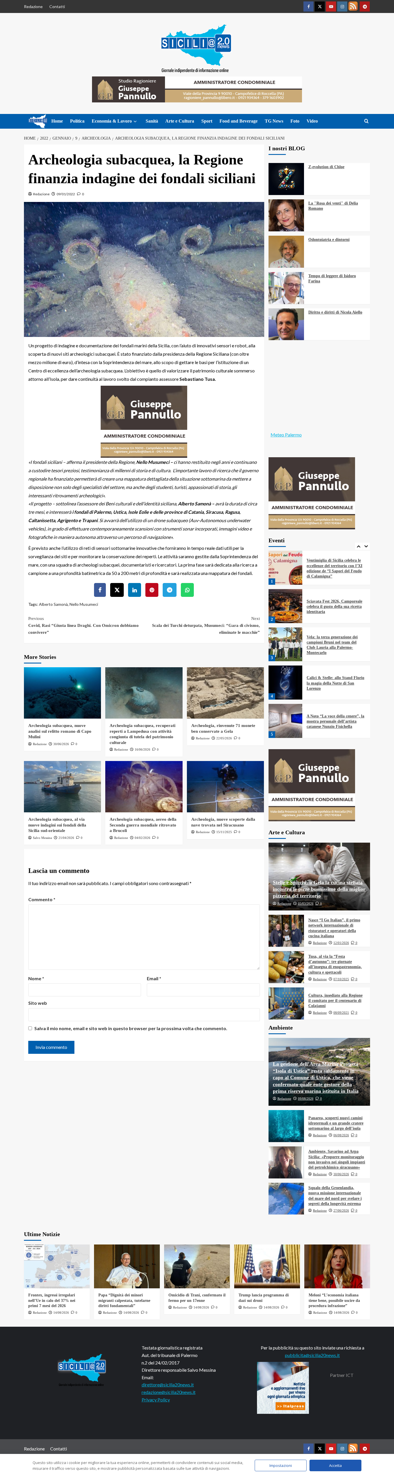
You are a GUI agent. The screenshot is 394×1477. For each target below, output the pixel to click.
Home (57, 121)
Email (154, 978)
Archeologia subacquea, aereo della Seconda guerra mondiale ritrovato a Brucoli (143, 825)
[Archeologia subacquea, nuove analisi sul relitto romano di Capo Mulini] (62, 693)
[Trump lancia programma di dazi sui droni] (267, 1266)
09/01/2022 (66, 194)
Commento (41, 899)
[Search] (366, 121)
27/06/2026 (341, 1210)
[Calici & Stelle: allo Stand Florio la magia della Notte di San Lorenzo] (286, 683)
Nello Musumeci (84, 604)
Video (312, 121)
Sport (206, 121)
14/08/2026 (61, 1312)
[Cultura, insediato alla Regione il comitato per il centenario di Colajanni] (286, 1003)
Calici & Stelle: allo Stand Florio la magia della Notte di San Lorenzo (335, 683)
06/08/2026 (341, 1135)
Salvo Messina (42, 837)
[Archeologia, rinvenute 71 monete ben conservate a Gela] (225, 693)
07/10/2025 (341, 979)
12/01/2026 (341, 942)
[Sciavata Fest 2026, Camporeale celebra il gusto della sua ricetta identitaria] (286, 606)
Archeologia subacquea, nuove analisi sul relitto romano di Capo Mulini (59, 731)
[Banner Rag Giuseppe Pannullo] (144, 421)
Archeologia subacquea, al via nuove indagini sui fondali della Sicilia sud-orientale (57, 825)
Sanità (152, 121)
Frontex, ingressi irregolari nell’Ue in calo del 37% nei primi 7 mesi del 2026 (51, 1300)
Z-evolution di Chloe (326, 167)
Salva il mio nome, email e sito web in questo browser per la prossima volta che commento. (130, 1028)
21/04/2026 (66, 837)
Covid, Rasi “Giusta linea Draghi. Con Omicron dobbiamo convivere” (83, 625)
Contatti (57, 6)
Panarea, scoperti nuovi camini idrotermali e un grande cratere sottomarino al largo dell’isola (335, 1123)
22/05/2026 (224, 738)
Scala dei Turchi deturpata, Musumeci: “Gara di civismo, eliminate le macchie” (206, 625)
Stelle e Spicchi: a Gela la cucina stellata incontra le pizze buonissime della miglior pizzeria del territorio (319, 889)
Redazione (33, 6)
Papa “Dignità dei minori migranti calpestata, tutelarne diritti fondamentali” (124, 1300)
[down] (135, 121)
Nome (36, 978)
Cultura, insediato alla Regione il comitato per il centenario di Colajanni (335, 1000)
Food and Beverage (238, 121)
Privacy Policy (156, 1399)
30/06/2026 (61, 744)
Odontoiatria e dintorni (329, 239)
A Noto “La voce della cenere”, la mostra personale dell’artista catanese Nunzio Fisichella (335, 721)
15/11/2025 (224, 832)
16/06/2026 (142, 749)
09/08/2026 (306, 1098)
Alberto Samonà (53, 604)
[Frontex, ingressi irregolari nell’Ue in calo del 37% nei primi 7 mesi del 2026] (57, 1266)
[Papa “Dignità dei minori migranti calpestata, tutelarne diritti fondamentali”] (127, 1266)
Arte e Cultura (179, 121)
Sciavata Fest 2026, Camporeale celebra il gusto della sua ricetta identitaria (334, 606)
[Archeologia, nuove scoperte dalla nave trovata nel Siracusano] (225, 786)
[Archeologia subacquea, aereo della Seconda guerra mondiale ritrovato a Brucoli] (143, 786)
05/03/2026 (306, 903)
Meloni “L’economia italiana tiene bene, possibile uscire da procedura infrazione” (334, 1300)
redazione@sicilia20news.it (169, 1392)
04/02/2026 (142, 837)
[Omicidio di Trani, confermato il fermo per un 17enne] (197, 1266)
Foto (294, 121)
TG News (274, 121)
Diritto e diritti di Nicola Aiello (335, 312)
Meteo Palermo (286, 434)
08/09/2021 (341, 1012)
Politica (77, 121)
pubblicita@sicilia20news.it (312, 1355)
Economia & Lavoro (112, 121)
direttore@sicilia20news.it (168, 1384)
